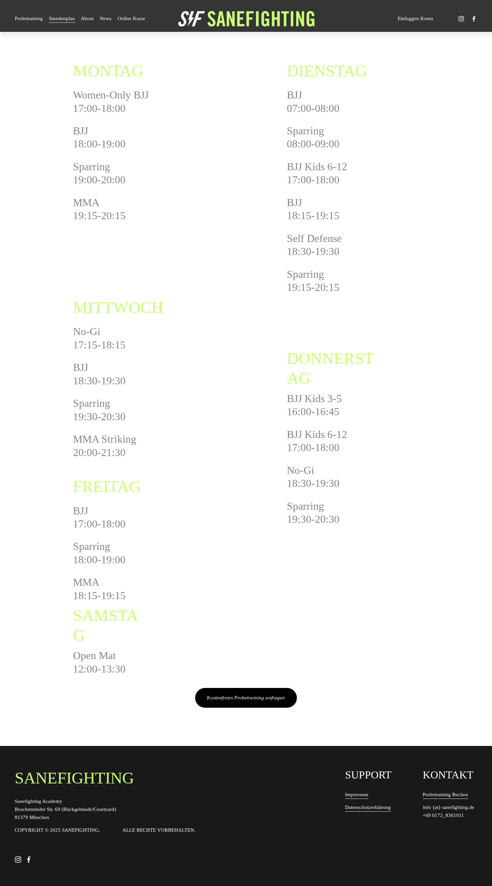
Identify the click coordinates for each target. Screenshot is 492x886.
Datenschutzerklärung (368, 807)
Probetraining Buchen (445, 794)
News (105, 18)
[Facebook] (474, 18)
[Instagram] (461, 18)
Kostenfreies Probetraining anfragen (246, 697)
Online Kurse (131, 18)
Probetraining (29, 18)
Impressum (356, 794)
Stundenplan (62, 18)
